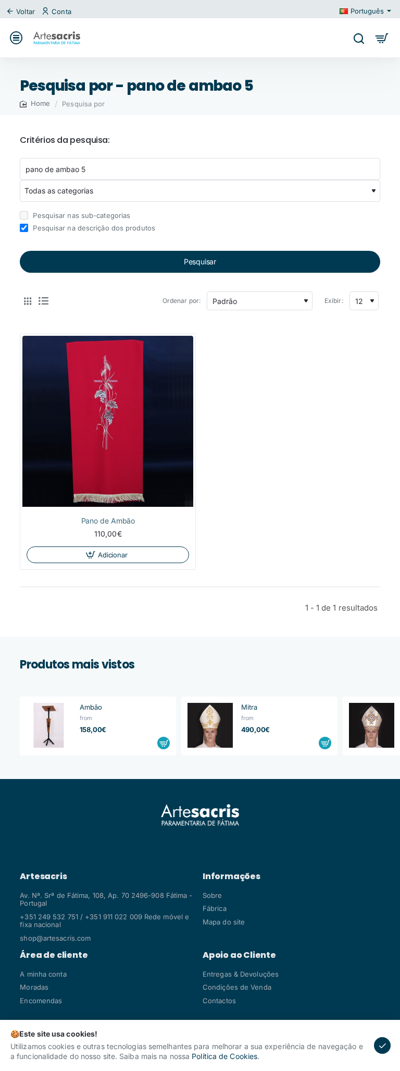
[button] (108, 554)
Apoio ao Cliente (239, 955)
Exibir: (333, 301)
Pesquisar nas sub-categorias (80, 215)
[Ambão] (48, 725)
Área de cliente (54, 955)
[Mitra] (209, 725)
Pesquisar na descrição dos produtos (93, 228)
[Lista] (43, 301)
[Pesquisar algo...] (358, 37)
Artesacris (43, 876)
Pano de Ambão (108, 520)
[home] (35, 103)
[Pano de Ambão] (107, 421)
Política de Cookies (224, 1056)
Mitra (249, 707)
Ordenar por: (181, 301)
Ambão (91, 707)
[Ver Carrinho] (382, 37)
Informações (231, 876)
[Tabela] (27, 301)
